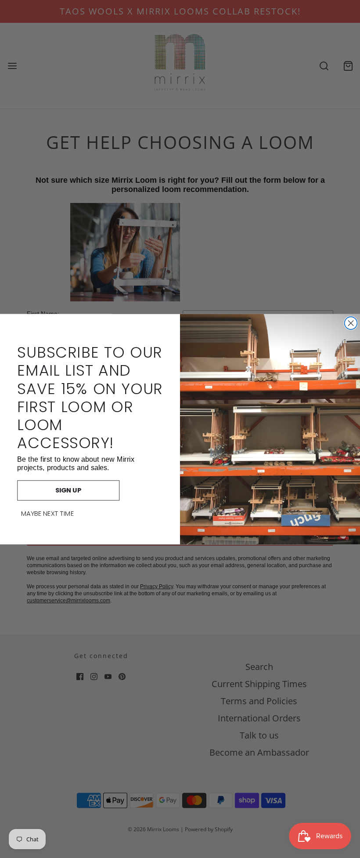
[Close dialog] (351, 323)
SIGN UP (68, 490)
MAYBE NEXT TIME (47, 513)
